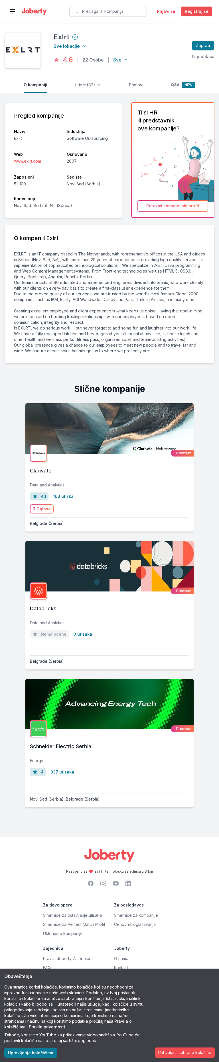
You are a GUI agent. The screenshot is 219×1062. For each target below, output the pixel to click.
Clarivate (41, 471)
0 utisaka (82, 634)
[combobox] (108, 11)
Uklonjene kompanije (63, 933)
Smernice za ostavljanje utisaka (72, 915)
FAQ (47, 967)
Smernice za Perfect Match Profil (74, 924)
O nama (121, 958)
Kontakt (121, 967)
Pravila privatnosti (47, 1026)
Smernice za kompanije (136, 915)
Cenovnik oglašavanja (135, 924)
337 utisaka (62, 772)
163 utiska (63, 496)
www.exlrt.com (27, 161)
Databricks (43, 608)
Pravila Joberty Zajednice (67, 958)
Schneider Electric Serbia (60, 746)
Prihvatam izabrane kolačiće (184, 1052)
